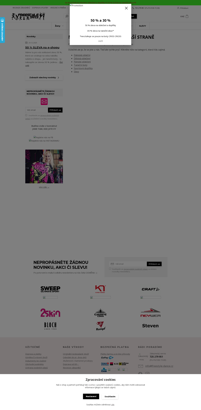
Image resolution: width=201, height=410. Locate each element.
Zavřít (100, 41)
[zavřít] (126, 8)
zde (112, 404)
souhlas (91, 385)
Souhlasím (110, 396)
